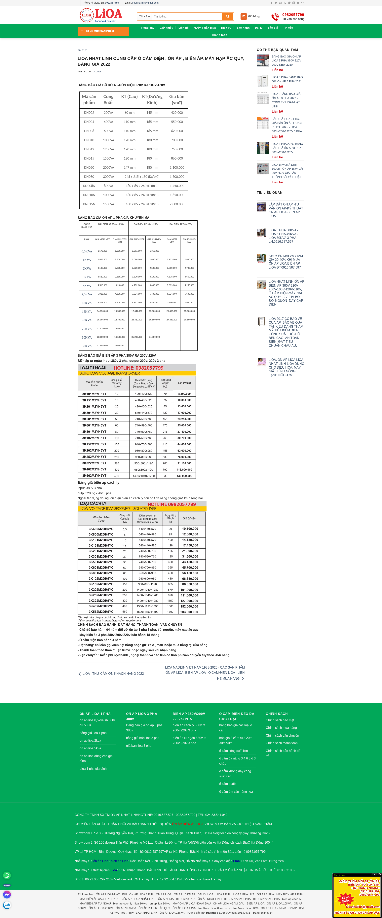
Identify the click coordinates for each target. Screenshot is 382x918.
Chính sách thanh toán (282, 743)
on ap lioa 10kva (160, 903)
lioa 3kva (203, 908)
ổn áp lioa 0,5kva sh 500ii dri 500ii (98, 722)
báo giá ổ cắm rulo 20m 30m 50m (235, 740)
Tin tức (288, 27)
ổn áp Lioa (100, 861)
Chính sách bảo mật (280, 720)
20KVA (87, 320)
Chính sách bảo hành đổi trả (283, 753)
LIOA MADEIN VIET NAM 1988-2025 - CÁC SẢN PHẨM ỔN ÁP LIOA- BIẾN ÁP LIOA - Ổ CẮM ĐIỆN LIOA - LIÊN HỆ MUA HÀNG (205, 673)
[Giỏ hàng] (244, 16)
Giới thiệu (166, 27)
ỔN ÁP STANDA (126, 908)
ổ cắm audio (228, 784)
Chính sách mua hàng (281, 727)
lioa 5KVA (252, 908)
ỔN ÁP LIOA (166, 898)
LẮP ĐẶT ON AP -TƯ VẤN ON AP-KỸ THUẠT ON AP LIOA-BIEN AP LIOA (286, 210)
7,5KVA (87, 294)
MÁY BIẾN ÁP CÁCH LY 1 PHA (99, 898)
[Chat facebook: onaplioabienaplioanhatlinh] (7, 895)
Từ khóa (83, 894)
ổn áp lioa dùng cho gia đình (96, 758)
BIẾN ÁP (189, 824)
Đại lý (258, 27)
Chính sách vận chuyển (282, 735)
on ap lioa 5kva (90, 748)
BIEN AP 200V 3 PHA (266, 898)
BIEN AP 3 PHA (185, 898)
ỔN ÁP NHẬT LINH (242, 870)
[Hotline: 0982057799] (7, 875)
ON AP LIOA (164, 894)
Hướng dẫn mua (205, 27)
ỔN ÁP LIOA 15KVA (172, 912)
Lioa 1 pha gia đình (93, 768)
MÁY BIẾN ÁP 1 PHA (289, 894)
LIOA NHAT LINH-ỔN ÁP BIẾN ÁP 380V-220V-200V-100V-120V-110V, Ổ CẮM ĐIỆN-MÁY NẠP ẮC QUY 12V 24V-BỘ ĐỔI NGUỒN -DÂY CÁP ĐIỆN (286, 293)
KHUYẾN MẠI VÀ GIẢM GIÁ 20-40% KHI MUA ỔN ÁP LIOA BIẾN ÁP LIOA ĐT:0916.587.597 (286, 261)
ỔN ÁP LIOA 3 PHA (141, 894)
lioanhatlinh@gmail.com (145, 2)
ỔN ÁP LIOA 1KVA (184, 908)
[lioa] (103, 15)
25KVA (87, 329)
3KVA (87, 277)
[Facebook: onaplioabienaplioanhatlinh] (7, 885)
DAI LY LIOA (205, 894)
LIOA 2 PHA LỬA (243, 894)
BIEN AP (190, 894)
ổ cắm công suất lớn (233, 751)
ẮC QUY (165, 908)
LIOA (200, 824)
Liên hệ (183, 27)
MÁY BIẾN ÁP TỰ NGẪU (95, 903)
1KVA (87, 260)
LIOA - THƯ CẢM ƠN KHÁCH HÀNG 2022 (113, 673)
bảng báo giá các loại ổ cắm (235, 727)
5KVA (87, 285)
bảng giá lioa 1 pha (93, 733)
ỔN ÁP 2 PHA (265, 894)
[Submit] (227, 16)
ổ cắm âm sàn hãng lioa (236, 791)
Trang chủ (148, 27)
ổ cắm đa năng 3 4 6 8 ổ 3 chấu (237, 761)
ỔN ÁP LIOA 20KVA (101, 908)
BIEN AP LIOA (255, 903)
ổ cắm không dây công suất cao (235, 773)
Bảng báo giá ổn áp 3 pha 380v (144, 727)
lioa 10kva (140, 903)
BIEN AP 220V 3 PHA (237, 898)
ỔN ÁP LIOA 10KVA (279, 903)
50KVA (87, 346)
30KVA (87, 337)
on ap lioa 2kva (90, 740)
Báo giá (273, 27)
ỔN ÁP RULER (147, 908)
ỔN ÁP (177, 824)
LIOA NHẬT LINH (145, 898)
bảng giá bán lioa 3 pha (142, 738)
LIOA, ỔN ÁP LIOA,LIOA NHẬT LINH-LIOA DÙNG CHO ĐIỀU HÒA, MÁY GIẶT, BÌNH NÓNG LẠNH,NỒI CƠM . (286, 367)
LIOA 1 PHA (223, 894)
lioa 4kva (217, 908)
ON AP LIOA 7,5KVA (273, 908)
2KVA (87, 268)
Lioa (236, 861)
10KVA (87, 303)
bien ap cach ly (291, 898)
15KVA (87, 311)
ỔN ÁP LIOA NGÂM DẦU (228, 903)
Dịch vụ (226, 27)
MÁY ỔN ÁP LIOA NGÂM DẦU (192, 903)
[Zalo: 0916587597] (7, 905)
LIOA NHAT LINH (146, 912)
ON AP (178, 894)
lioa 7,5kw (127, 912)
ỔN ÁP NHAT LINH (210, 898)
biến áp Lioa (119, 861)
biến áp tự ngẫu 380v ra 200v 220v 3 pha (189, 740)
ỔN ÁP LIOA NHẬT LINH (111, 894)
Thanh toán (219, 34)
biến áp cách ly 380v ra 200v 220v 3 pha (189, 727)
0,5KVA (87, 251)
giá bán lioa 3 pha (138, 745)
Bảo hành (243, 27)
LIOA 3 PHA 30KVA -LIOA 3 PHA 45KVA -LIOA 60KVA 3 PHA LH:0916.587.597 (283, 236)
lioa (91, 894)
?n (374, 874)
